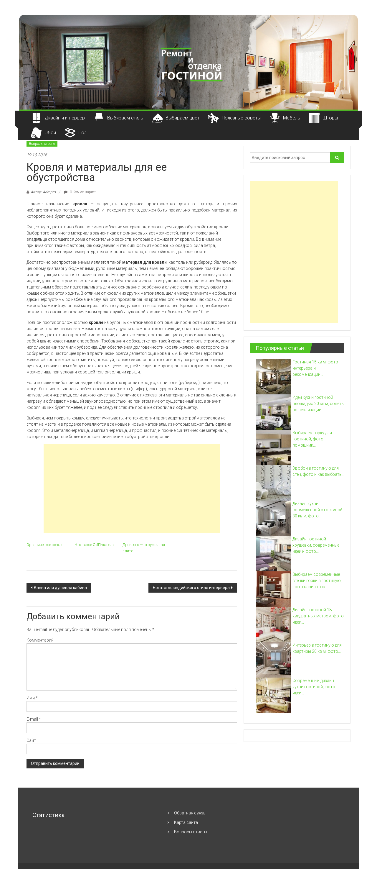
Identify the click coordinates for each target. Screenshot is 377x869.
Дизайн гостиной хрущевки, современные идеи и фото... (315, 545)
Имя (32, 698)
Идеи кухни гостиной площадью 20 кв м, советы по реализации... (318, 403)
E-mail (34, 719)
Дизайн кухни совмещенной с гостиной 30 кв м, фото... (317, 509)
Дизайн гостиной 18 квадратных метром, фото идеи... (318, 615)
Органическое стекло (45, 544)
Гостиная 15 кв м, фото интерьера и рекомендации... (315, 368)
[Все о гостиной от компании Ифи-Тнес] (188, 62)
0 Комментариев (83, 192)
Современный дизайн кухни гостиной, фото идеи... (313, 686)
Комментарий (40, 640)
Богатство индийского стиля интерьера (191, 587)
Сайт (31, 740)
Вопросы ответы (42, 144)
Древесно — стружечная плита (144, 547)
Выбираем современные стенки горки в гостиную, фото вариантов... (317, 580)
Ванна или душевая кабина (60, 587)
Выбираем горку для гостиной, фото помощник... (312, 438)
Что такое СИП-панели (95, 544)
